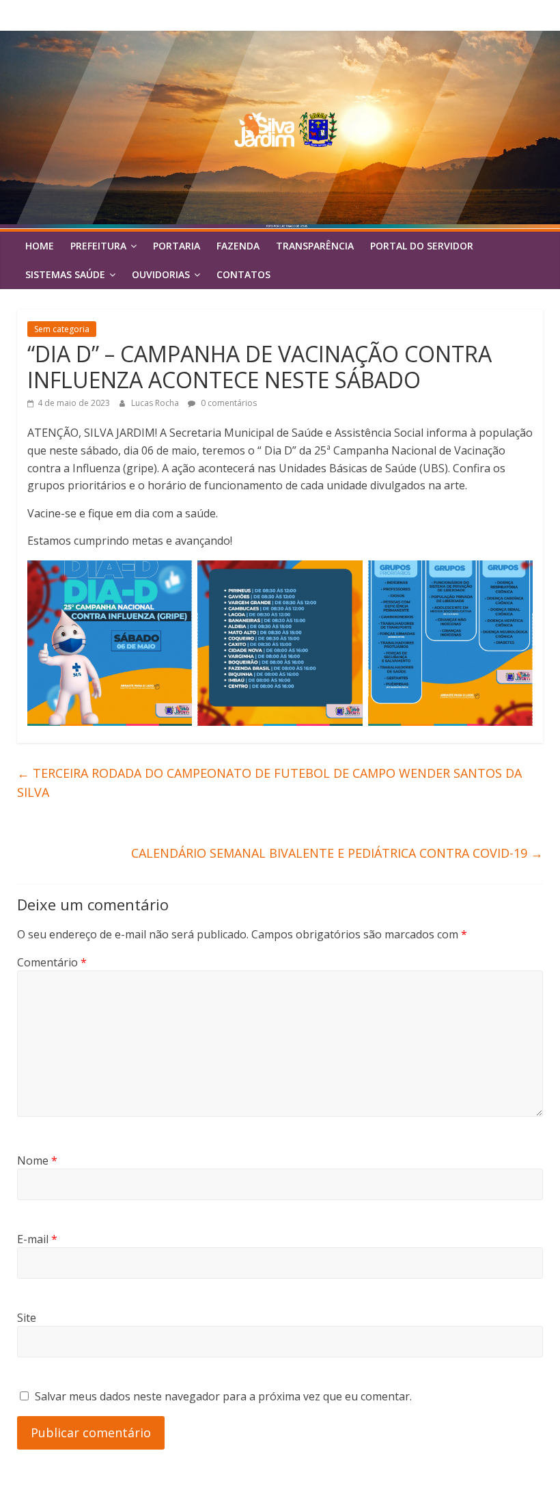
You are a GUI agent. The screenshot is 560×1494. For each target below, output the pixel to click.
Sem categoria (61, 329)
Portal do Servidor (421, 245)
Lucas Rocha (156, 403)
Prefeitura (98, 245)
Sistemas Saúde (65, 274)
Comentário (52, 962)
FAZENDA (238, 245)
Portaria (176, 245)
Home (39, 245)
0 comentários (228, 403)
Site (26, 1317)
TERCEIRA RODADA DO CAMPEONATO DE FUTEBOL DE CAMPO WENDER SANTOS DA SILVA (269, 783)
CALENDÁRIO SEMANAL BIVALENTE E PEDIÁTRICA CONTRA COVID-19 (337, 853)
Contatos (243, 274)
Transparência (315, 245)
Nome (37, 1160)
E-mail (37, 1239)
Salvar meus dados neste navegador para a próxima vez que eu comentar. (223, 1396)
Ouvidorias (161, 274)
